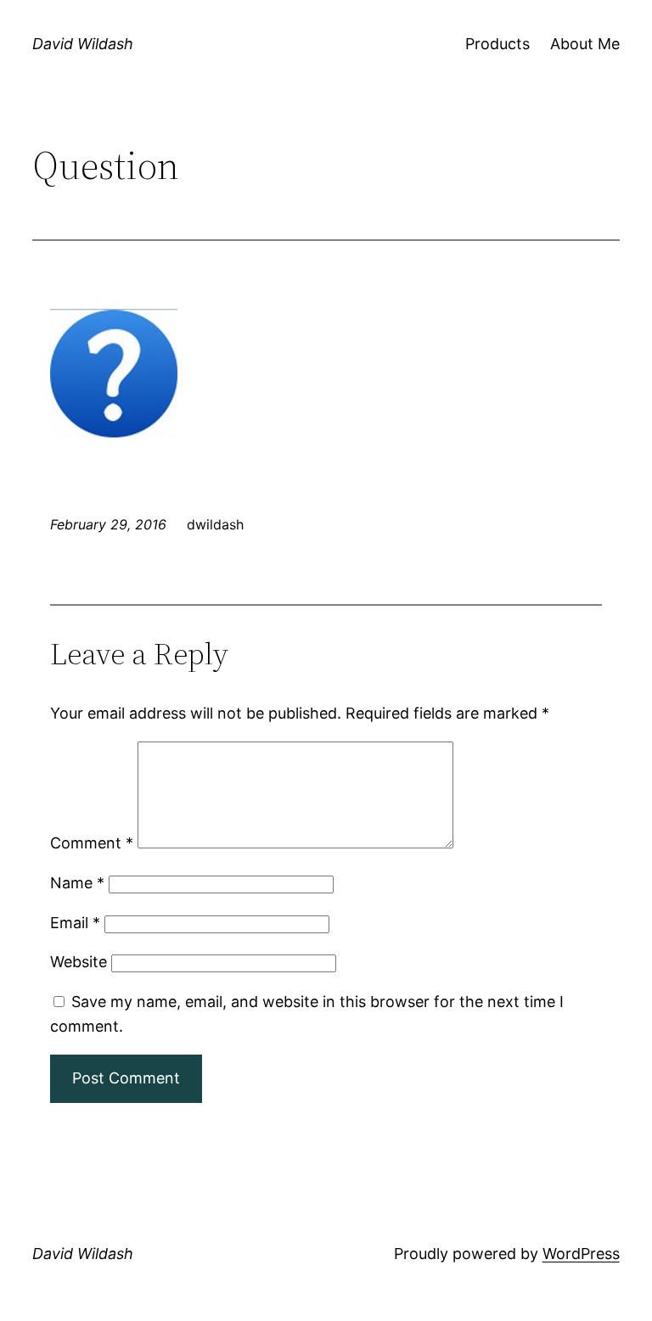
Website (78, 962)
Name (77, 883)
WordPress (581, 1253)
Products (497, 44)
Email (75, 923)
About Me (585, 44)
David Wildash (82, 44)
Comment (91, 843)
